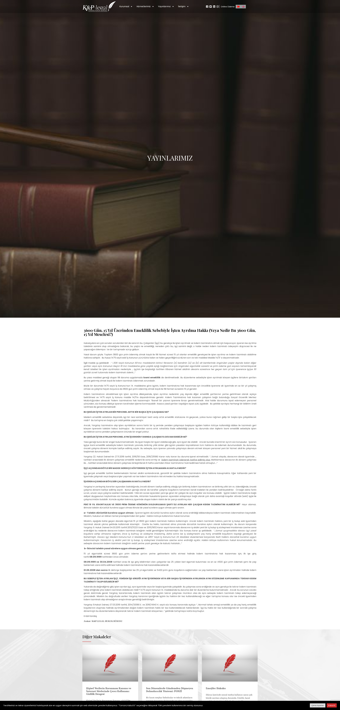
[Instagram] (218, 6)
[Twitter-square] (210, 6)
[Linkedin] (214, 6)
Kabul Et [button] (331, 705)
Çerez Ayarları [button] (317, 705)
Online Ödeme (228, 6)
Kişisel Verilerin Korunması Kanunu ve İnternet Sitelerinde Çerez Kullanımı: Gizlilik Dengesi (108, 691)
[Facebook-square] (207, 6)
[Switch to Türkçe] (238, 6)
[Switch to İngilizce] (243, 6)
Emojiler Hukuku (216, 688)
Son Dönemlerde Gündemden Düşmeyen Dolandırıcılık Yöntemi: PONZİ (169, 690)
